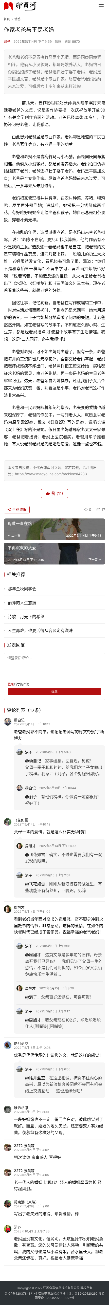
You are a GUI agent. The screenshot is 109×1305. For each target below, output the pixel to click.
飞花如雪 (21, 820)
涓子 (7, 41)
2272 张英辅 (24, 1145)
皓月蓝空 (21, 1043)
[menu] (101, 6)
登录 (11, 684)
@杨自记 (33, 760)
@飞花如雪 (35, 854)
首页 (7, 19)
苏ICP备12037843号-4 (21, 1293)
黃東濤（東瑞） (26, 1202)
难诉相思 (21, 1107)
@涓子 (31, 796)
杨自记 (19, 720)
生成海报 (18, 509)
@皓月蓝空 (35, 1077)
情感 (58, 41)
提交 (54, 691)
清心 (17, 1227)
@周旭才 (33, 954)
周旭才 (30, 846)
